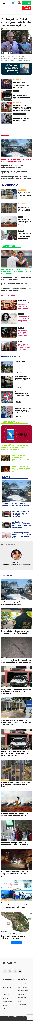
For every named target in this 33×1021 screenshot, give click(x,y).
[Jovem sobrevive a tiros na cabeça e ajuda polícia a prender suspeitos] (16, 647)
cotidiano (10, 184)
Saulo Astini (19, 371)
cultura (8, 295)
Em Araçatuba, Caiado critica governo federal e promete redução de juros (16, 24)
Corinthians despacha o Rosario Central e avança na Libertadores (16, 278)
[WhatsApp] (15, 971)
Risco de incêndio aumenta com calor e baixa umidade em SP (25, 222)
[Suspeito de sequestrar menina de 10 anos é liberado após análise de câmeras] (6, 95)
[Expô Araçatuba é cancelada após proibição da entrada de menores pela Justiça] (6, 84)
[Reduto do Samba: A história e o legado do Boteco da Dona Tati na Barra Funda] (5, 458)
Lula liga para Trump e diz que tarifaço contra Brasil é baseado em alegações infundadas (23, 409)
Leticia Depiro (16, 562)
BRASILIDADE (10, 422)
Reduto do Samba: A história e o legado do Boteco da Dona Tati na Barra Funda (20, 458)
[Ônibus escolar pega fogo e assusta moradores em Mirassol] (16, 148)
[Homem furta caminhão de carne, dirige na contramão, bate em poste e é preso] (16, 859)
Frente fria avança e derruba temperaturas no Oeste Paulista (24, 236)
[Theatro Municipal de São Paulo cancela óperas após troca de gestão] (9, 305)
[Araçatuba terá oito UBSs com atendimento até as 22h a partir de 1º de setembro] (9, 194)
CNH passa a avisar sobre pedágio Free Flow (23, 362)
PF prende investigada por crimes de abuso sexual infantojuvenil (14, 166)
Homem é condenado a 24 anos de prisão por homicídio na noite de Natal (24, 209)
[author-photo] (16, 554)
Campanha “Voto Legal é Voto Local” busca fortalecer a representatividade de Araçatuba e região (12, 69)
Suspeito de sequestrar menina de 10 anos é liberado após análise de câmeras (21, 96)
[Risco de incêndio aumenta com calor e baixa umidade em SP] (9, 221)
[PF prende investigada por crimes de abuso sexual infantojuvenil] (16, 618)
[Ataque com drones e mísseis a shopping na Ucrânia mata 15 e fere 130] (7, 382)
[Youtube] (20, 971)
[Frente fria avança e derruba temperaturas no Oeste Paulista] (9, 235)
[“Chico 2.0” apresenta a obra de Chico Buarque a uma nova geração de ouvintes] (16, 434)
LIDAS (6, 477)
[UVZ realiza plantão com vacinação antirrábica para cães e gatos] (6, 118)
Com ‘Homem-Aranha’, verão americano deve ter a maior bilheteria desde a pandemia (24, 348)
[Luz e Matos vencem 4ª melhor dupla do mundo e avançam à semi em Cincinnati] (16, 259)
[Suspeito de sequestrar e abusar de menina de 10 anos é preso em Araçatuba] (6, 514)
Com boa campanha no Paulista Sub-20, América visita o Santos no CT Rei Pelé (21, 535)
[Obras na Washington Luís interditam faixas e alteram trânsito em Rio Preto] (16, 921)
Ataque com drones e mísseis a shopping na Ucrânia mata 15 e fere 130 (22, 379)
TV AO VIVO (26, 7)
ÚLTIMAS (7, 575)
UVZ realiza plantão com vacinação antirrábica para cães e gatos (21, 118)
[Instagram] (10, 971)
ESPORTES (8, 246)
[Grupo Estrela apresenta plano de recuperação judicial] (7, 397)
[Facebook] (5, 971)
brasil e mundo (13, 356)
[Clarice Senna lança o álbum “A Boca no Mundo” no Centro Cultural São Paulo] (5, 469)
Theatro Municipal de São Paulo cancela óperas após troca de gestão (24, 306)
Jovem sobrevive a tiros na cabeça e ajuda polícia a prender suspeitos (14, 172)
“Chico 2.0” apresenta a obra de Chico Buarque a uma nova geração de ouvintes (15, 447)
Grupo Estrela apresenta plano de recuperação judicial (22, 393)
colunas (8, 544)
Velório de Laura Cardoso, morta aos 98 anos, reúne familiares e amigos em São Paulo (24, 321)
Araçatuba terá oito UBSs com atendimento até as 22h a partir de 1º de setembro (25, 195)
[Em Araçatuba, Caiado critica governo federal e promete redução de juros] (16, 42)
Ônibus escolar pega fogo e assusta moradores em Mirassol (16, 160)
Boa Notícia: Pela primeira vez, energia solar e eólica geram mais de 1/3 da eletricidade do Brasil (17, 565)
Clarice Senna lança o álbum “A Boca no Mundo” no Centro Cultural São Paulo (21, 469)
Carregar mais (16, 942)
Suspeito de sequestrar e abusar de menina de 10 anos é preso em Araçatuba (16, 177)
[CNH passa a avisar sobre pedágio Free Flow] (7, 367)
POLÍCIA (7, 135)
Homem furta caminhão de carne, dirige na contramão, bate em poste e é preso (15, 874)
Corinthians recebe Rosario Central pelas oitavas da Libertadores (16, 289)
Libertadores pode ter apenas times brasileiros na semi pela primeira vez (14, 284)
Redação (18, 386)
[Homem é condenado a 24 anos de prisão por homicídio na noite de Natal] (9, 208)
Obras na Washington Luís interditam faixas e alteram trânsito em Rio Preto (13, 936)
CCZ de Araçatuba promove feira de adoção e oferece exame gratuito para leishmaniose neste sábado (22, 109)
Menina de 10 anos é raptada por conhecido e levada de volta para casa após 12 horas (21, 524)
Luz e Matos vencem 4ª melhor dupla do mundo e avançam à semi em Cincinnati (16, 271)
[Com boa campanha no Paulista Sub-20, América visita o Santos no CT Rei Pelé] (6, 535)
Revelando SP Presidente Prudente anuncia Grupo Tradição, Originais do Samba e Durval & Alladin (24, 335)
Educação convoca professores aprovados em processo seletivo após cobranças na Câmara (15, 905)
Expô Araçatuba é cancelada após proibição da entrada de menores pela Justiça (22, 85)
